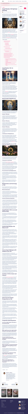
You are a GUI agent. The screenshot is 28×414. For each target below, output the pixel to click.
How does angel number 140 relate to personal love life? (11, 58)
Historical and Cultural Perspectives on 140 (8, 56)
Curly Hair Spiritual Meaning (9, 394)
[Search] (25, 8)
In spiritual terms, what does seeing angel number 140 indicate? (10, 63)
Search (21, 6)
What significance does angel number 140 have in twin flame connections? (11, 59)
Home (1, 3)
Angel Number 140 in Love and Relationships (8, 53)
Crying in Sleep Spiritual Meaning (24, 21)
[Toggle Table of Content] (16, 39)
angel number (12, 34)
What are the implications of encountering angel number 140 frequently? (11, 64)
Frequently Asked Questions (7, 57)
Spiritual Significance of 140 (7, 46)
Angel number (3, 156)
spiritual (9, 32)
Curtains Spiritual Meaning (3, 394)
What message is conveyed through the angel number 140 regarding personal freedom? (11, 62)
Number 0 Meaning (7, 44)
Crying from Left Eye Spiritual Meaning (23, 26)
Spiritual (3, 7)
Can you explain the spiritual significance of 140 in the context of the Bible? (11, 61)
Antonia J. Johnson (9, 372)
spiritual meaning (8, 37)
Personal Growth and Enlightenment (8, 48)
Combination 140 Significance (8, 45)
